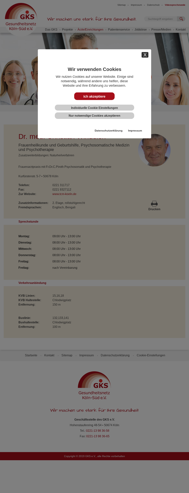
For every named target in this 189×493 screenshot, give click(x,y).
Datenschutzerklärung (109, 130)
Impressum (135, 130)
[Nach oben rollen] (180, 484)
